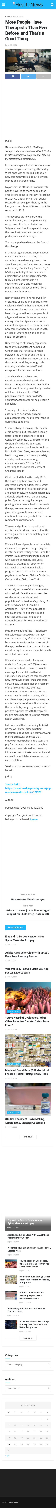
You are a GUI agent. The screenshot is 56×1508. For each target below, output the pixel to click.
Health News (18, 16)
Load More (28, 1137)
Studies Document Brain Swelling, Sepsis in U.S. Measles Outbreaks (31, 1295)
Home (7, 16)
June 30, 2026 (11, 45)
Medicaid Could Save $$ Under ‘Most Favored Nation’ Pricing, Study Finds (34, 1280)
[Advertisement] (28, 110)
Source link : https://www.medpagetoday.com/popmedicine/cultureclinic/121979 (28, 788)
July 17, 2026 (12, 945)
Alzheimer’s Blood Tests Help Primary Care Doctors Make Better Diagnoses (34, 1324)
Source (33, 819)
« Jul (7, 1455)
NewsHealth (14, 1502)
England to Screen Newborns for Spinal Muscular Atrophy (25, 1222)
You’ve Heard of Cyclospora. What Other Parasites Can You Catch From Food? (27, 1021)
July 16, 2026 (12, 1029)
